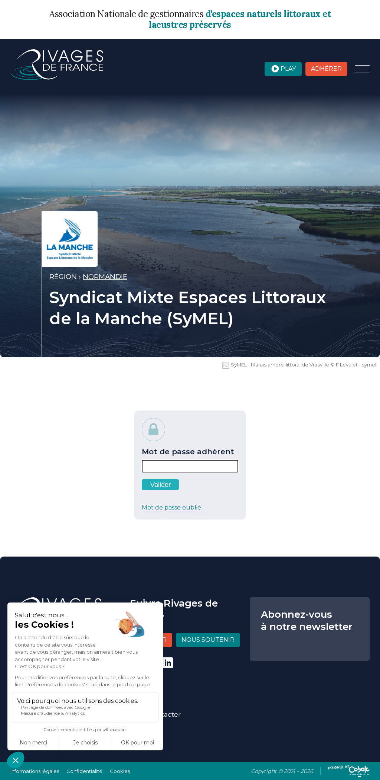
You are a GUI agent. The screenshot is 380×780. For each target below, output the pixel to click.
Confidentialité (84, 771)
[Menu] (362, 69)
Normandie (105, 276)
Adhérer (326, 68)
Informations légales (34, 771)
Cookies (120, 771)
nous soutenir (208, 639)
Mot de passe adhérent (188, 451)
